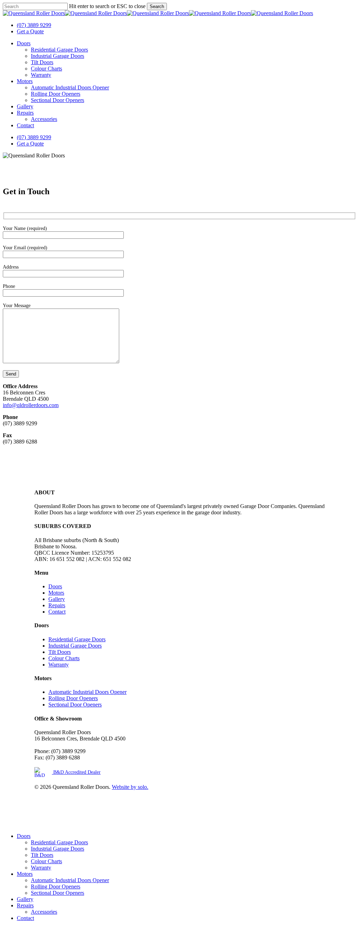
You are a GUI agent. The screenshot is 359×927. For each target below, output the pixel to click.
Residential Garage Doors (77, 639)
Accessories (44, 912)
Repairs (56, 605)
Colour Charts (64, 658)
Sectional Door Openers (75, 705)
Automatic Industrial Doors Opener (87, 692)
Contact (57, 612)
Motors (56, 593)
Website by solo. (130, 787)
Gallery (56, 599)
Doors (55, 586)
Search (157, 6)
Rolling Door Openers (73, 698)
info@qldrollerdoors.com (31, 405)
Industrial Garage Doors (75, 646)
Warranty (58, 665)
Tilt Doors (59, 652)
